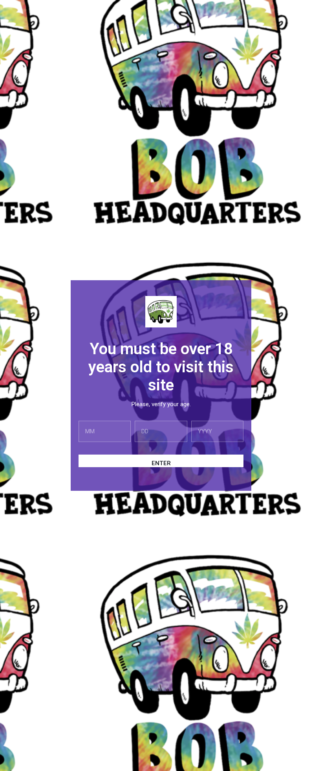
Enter (161, 463)
